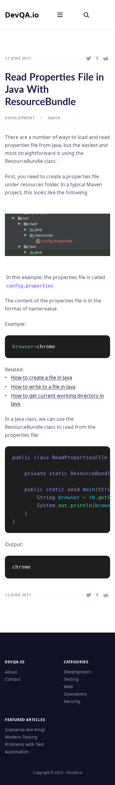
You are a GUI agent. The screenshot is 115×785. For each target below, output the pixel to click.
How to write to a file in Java (43, 386)
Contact (13, 679)
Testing (71, 679)
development (20, 117)
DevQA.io (22, 15)
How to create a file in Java (41, 377)
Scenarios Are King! (25, 729)
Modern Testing (21, 737)
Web (68, 686)
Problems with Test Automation (24, 748)
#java (54, 117)
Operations (75, 694)
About (11, 672)
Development (77, 672)
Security (72, 701)
